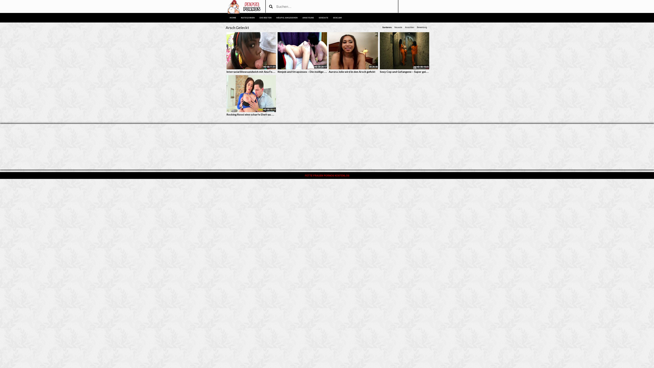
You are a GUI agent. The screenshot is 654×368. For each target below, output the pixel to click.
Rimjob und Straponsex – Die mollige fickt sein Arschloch (313, 71)
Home (233, 18)
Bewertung (422, 27)
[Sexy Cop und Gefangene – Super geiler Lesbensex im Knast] (404, 50)
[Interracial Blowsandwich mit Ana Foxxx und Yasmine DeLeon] (251, 50)
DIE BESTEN (266, 18)
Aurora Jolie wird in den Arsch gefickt (352, 71)
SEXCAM (337, 18)
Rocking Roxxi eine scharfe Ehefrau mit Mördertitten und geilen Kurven (271, 114)
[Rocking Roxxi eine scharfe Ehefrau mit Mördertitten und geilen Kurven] (251, 93)
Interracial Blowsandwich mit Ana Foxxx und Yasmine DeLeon (265, 71)
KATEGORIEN (248, 18)
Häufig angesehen (287, 18)
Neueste (398, 27)
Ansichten (409, 27)
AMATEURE (308, 18)
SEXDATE (323, 18)
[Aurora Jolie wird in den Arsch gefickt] (353, 50)
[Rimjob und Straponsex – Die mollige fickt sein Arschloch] (302, 50)
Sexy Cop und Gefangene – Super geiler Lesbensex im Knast (417, 71)
